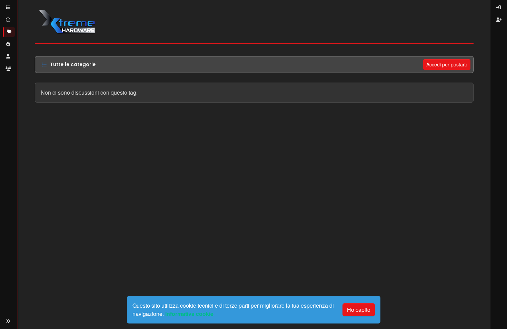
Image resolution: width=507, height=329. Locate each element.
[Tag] (9, 32)
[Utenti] (9, 56)
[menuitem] (498, 7)
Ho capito (358, 310)
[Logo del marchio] (67, 22)
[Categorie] (9, 7)
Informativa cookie (189, 314)
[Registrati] (498, 20)
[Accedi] (498, 7)
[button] (8, 321)
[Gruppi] (9, 69)
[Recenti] (9, 20)
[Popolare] (9, 44)
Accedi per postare (446, 64)
